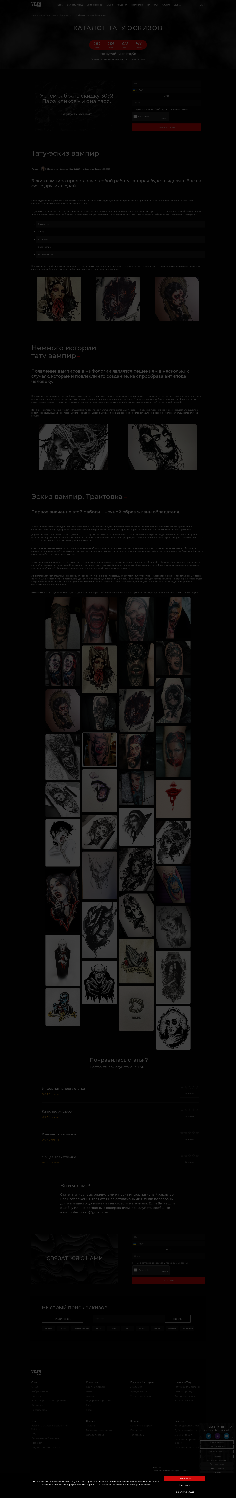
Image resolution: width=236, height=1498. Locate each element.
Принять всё (184, 1478)
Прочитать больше (184, 1492)
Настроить (184, 1485)
